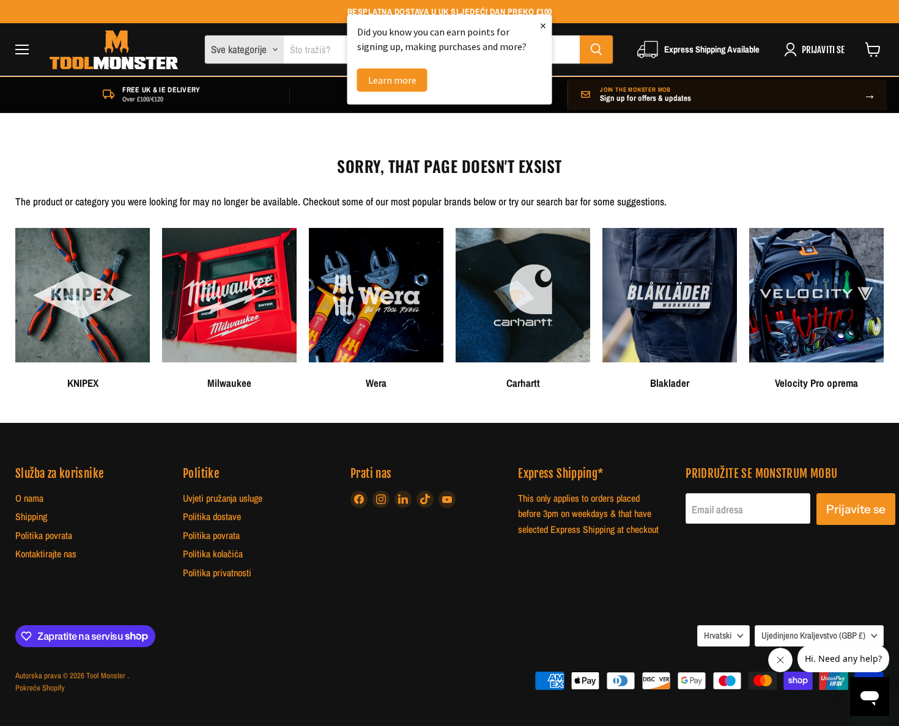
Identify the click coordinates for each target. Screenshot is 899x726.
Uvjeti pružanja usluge (222, 498)
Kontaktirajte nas (45, 554)
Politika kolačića (213, 554)
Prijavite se (856, 509)
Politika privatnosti (217, 572)
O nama (29, 498)
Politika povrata (43, 535)
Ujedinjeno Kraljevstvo (813, 635)
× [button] (543, 25)
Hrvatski (717, 635)
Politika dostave (212, 516)
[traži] (596, 49)
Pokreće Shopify (40, 688)
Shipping (31, 516)
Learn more (392, 80)
